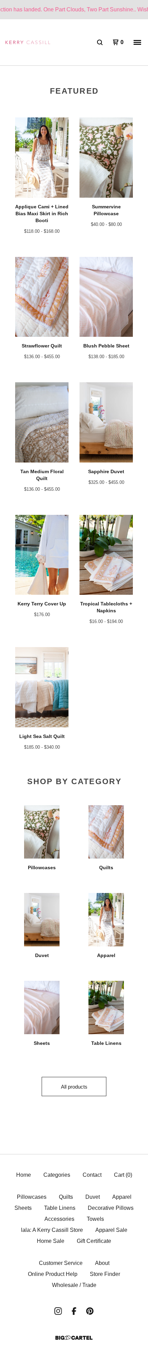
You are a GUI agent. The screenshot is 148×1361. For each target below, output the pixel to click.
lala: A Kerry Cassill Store (52, 1230)
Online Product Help (52, 1274)
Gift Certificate (94, 1241)
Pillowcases (31, 1197)
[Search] (100, 42)
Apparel (121, 1197)
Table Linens (59, 1208)
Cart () (123, 1175)
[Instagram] (58, 1311)
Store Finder (105, 1274)
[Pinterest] (90, 1311)
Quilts (66, 1197)
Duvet (92, 1197)
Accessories (59, 1219)
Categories (56, 1175)
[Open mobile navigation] (137, 42)
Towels (95, 1219)
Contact (92, 1175)
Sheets (23, 1208)
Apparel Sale (111, 1230)
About (102, 1263)
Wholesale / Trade (74, 1285)
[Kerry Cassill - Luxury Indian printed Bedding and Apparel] (28, 42)
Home (23, 1175)
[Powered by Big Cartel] (74, 1338)
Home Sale (50, 1241)
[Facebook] (74, 1311)
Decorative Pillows (111, 1208)
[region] (74, 9)
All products (74, 1087)
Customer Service (61, 1263)
